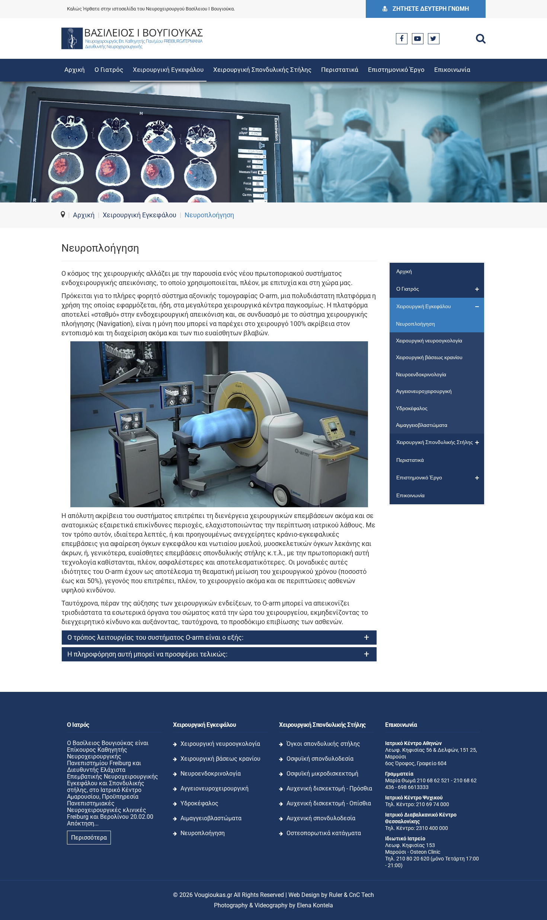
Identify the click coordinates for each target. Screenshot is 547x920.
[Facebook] (401, 38)
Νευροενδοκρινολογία (210, 773)
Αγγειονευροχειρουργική (214, 788)
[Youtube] (417, 38)
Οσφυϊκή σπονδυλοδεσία (320, 758)
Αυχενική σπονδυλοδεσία (321, 818)
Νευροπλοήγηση (202, 833)
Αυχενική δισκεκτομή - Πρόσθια (329, 788)
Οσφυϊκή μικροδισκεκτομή (322, 773)
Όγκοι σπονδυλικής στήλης (323, 743)
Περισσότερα (89, 837)
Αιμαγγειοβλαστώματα (210, 818)
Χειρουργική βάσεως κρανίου (220, 758)
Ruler (335, 894)
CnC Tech (361, 894)
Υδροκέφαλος (199, 803)
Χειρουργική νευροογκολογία (220, 743)
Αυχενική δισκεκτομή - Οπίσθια (329, 803)
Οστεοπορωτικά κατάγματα (324, 833)
